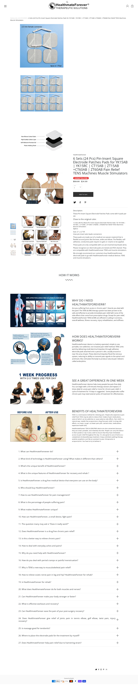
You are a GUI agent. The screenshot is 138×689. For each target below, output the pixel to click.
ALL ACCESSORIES (21, 18)
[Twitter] (74, 202)
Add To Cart (83, 194)
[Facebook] (80, 202)
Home (12, 18)
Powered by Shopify (69, 678)
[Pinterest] (85, 202)
